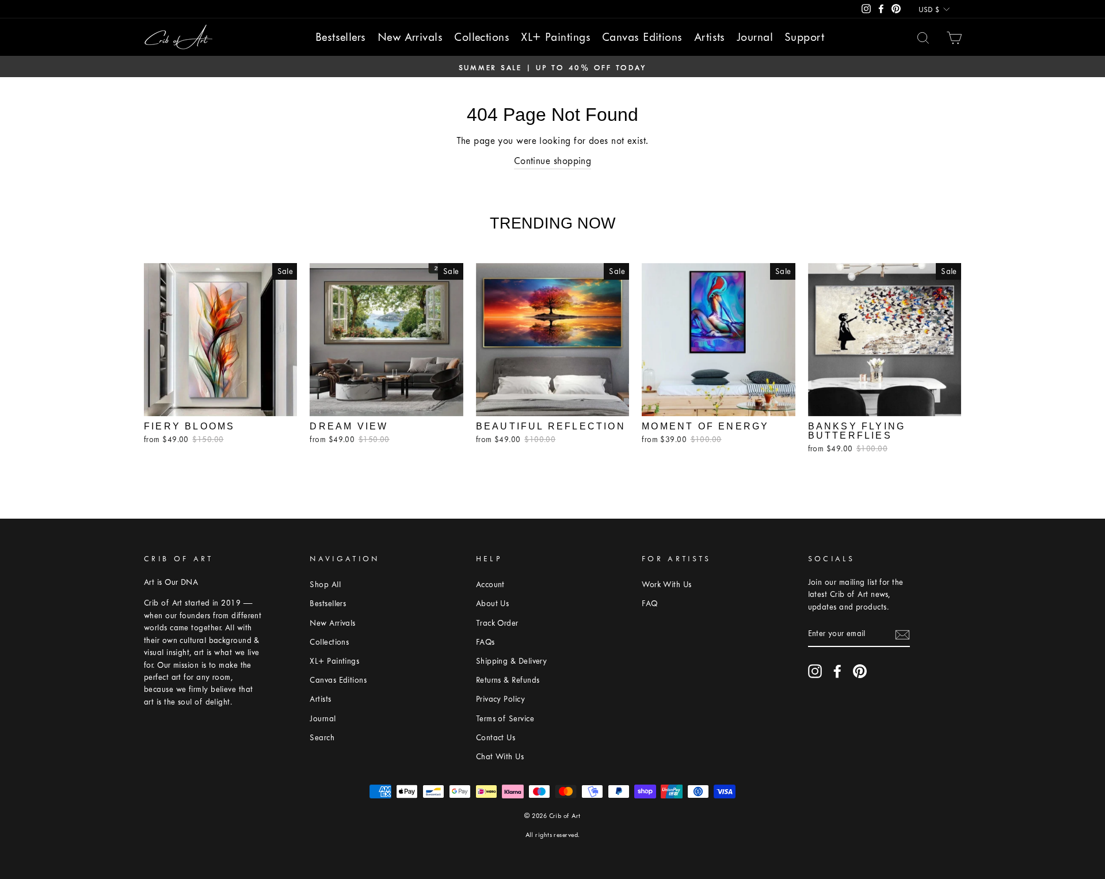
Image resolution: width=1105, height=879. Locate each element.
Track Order (497, 623)
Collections (481, 37)
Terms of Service (505, 719)
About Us (492, 603)
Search (322, 738)
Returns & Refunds (508, 680)
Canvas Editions (642, 37)
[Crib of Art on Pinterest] (860, 671)
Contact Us (496, 738)
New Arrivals (410, 37)
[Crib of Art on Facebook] (837, 671)
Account (490, 584)
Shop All (325, 584)
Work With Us (666, 584)
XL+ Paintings (555, 37)
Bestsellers (340, 37)
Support (804, 37)
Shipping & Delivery (511, 661)
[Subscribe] (902, 634)
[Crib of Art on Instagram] (815, 671)
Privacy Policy (500, 699)
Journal (755, 37)
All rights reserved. (552, 835)
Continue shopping (553, 160)
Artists (709, 37)
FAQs (485, 642)
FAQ (649, 603)
